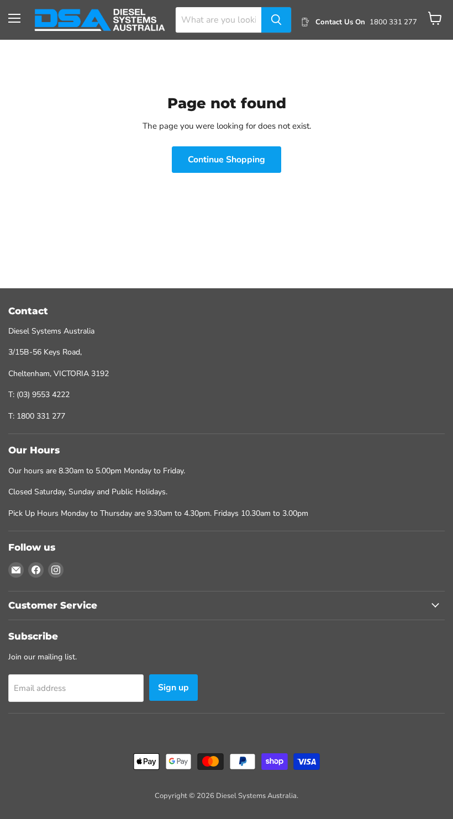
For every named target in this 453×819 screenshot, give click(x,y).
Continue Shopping (226, 160)
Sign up (173, 687)
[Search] (276, 20)
